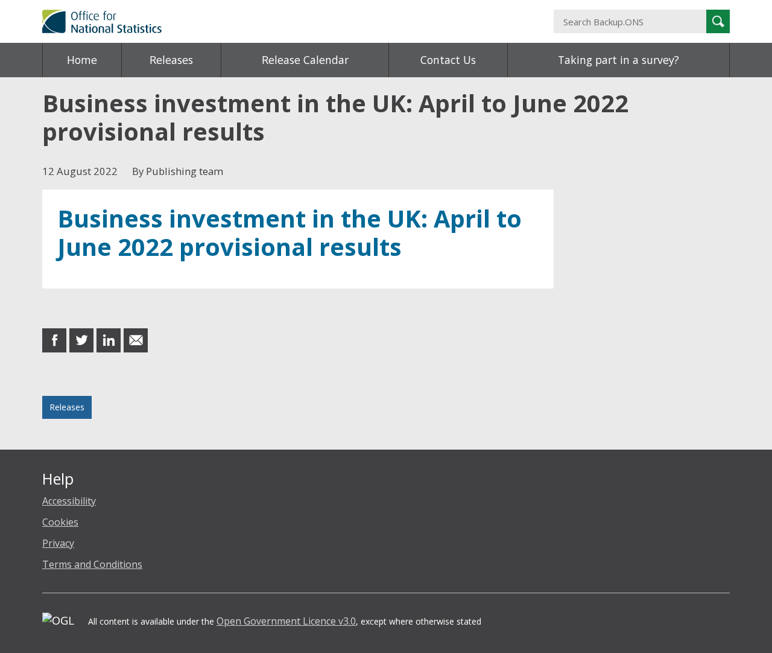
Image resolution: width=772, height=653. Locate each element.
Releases (171, 60)
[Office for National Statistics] (268, 21)
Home (82, 60)
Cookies (60, 522)
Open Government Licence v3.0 (286, 621)
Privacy (58, 543)
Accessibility (69, 501)
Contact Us (448, 60)
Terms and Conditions (92, 564)
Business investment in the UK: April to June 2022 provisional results (289, 232)
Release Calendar (305, 60)
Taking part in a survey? (618, 60)
